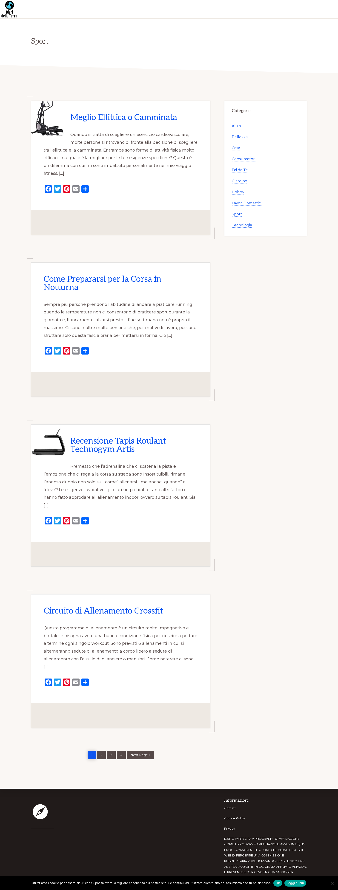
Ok (278, 883)
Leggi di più (295, 883)
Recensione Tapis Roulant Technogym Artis (118, 445)
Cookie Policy (234, 818)
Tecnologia (242, 225)
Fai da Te (240, 170)
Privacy (229, 828)
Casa (236, 148)
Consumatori (243, 159)
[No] (332, 883)
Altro (236, 126)
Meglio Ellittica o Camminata (123, 118)
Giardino (239, 181)
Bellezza (240, 137)
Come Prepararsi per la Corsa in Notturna (102, 283)
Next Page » (140, 754)
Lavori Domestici (246, 203)
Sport (237, 214)
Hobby (238, 192)
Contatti (230, 808)
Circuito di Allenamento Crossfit (103, 611)
